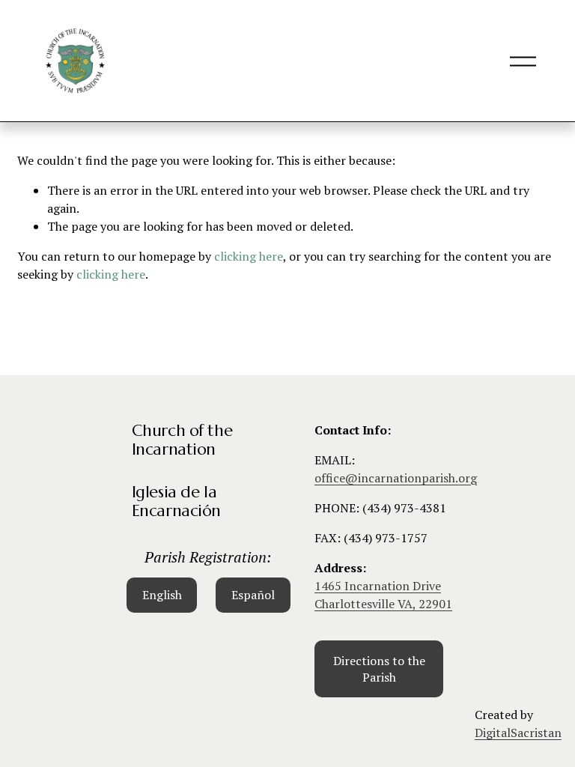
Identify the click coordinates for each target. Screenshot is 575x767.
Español (253, 594)
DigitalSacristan (518, 732)
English (162, 594)
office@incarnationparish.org (395, 478)
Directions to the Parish (379, 668)
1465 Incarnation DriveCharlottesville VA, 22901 (383, 594)
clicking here (248, 256)
